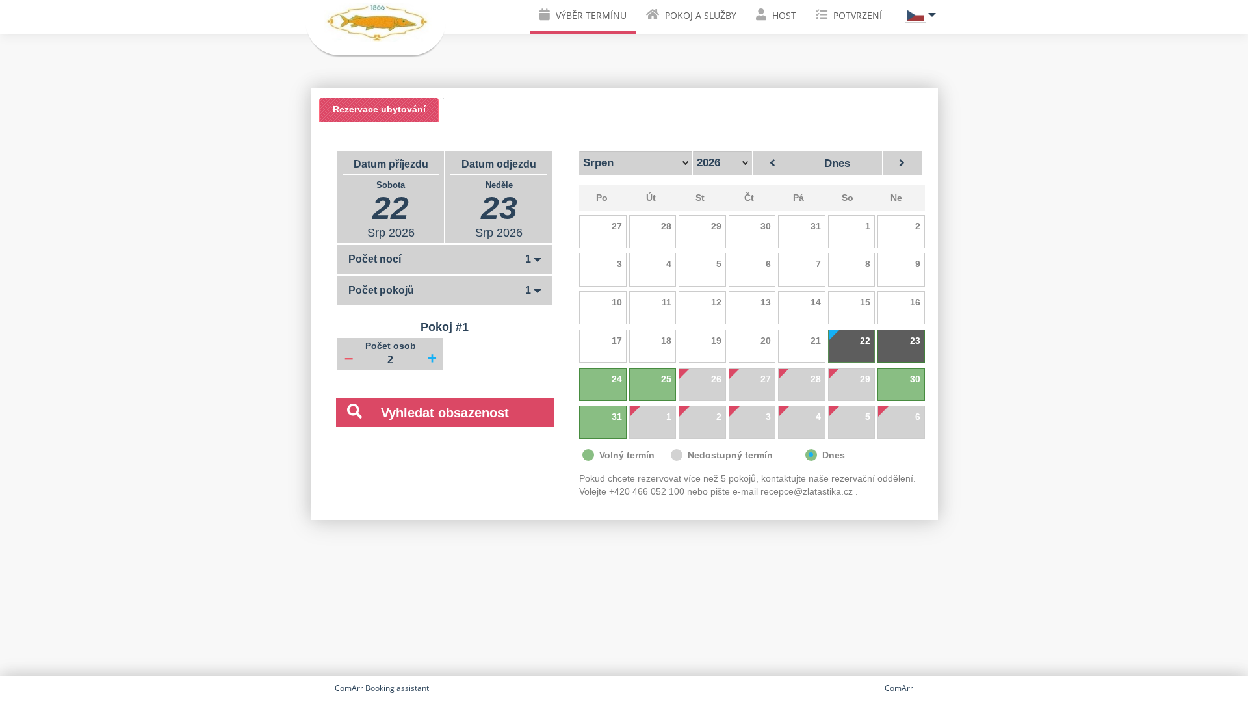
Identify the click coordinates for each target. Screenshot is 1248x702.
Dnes (837, 163)
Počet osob (390, 346)
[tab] (379, 110)
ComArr (899, 688)
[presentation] (379, 109)
